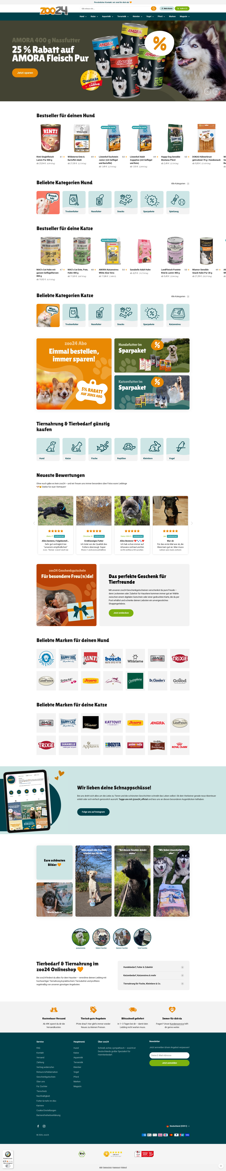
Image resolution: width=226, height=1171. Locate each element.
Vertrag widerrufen (45, 1067)
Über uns (40, 1081)
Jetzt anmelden (169, 1063)
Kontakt (40, 1053)
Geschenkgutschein (45, 1077)
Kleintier (136, 16)
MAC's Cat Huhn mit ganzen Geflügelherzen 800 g (47, 272)
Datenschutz (107, 1167)
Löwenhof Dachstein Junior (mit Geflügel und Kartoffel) (108, 160)
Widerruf (124, 1167)
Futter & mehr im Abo (46, 1101)
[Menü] (11, 1151)
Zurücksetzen (143, 8)
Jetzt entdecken (121, 613)
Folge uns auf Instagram (93, 812)
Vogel (148, 16)
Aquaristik (106, 16)
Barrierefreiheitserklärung (48, 1115)
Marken (172, 16)
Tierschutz (41, 1091)
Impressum (116, 1167)
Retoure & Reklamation (47, 1072)
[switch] (8, 1166)
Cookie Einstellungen (46, 1110)
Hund (82, 16)
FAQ (38, 1048)
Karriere (40, 1105)
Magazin (183, 16)
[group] (113, 61)
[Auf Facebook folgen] (38, 1126)
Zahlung (40, 1062)
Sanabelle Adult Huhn (140, 269)
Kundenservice (177, 1024)
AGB (100, 1167)
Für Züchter (41, 1086)
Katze (93, 16)
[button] (34, 523)
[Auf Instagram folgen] (44, 1126)
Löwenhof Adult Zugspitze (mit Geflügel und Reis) (141, 160)
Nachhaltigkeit (43, 1096)
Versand (40, 1057)
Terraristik (121, 16)
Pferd (160, 16)
